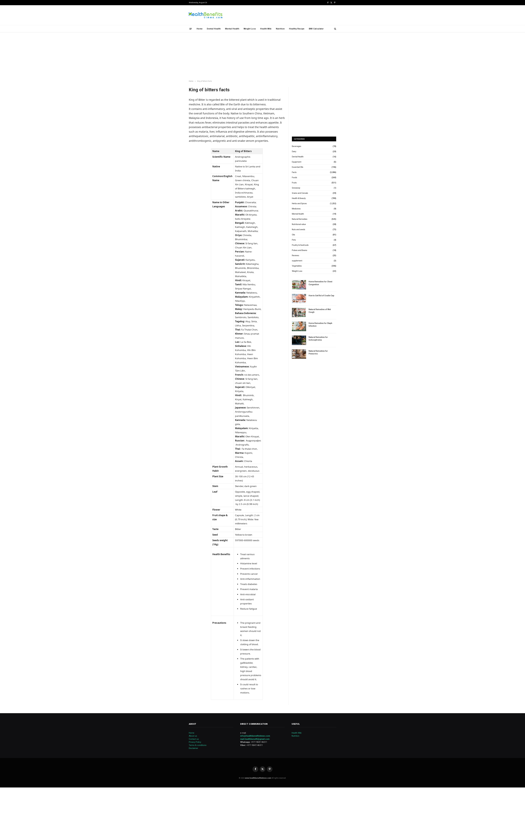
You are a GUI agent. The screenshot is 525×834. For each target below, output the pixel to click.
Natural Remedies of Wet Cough (320, 310)
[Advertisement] (262, 56)
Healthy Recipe (296, 29)
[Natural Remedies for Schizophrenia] (299, 340)
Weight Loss (250, 29)
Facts (294, 172)
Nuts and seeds (298, 229)
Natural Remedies (299, 219)
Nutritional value (299, 224)
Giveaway (296, 188)
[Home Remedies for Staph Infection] (299, 326)
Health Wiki (265, 29)
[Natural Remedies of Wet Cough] (299, 312)
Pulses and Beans (299, 250)
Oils (293, 235)
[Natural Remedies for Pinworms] (299, 354)
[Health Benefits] (205, 15)
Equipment (296, 162)
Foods (294, 177)
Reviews (295, 255)
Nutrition (280, 29)
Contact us (194, 739)
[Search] (335, 29)
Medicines (296, 209)
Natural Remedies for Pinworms (318, 352)
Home (199, 29)
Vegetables (297, 266)
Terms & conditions (197, 745)
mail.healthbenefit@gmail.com (254, 739)
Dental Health (214, 29)
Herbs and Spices (299, 203)
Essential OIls (297, 167)
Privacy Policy (195, 742)
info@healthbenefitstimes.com (255, 736)
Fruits (294, 183)
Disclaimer (193, 748)
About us (193, 736)
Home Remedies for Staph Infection (320, 324)
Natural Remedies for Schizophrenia (318, 338)
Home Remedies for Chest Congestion (320, 283)
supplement (297, 261)
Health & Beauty (299, 198)
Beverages (296, 146)
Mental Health (232, 29)
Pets (294, 240)
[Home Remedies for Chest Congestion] (299, 284)
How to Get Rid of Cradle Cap (321, 295)
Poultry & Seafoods (300, 245)
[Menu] (190, 29)
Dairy (294, 151)
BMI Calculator (316, 29)
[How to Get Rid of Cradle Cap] (299, 298)
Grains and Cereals (300, 193)
